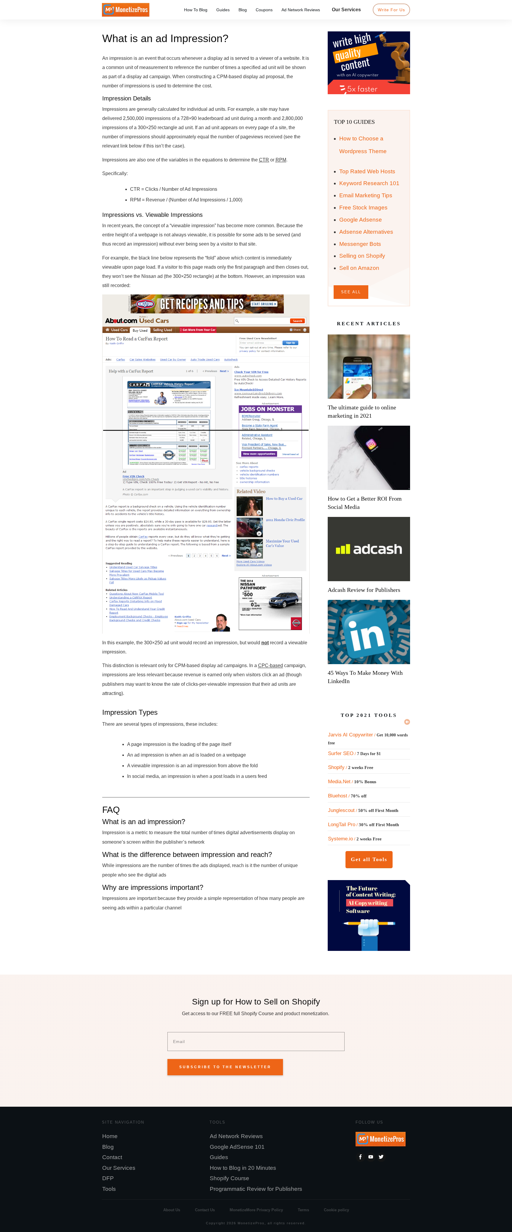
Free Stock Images (363, 207)
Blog (108, 1147)
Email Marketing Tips (365, 195)
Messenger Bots (360, 244)
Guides (219, 1157)
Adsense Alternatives (366, 232)
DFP (108, 1178)
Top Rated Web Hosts (367, 171)
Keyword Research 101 (369, 183)
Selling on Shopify (362, 256)
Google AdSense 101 (237, 1147)
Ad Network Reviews (236, 1136)
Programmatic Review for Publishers (256, 1189)
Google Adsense (360, 220)
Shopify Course (229, 1178)
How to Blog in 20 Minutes (243, 1168)
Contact (112, 1157)
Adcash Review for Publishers (364, 590)
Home (110, 1136)
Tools (109, 1189)
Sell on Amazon (359, 268)
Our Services (118, 1168)
